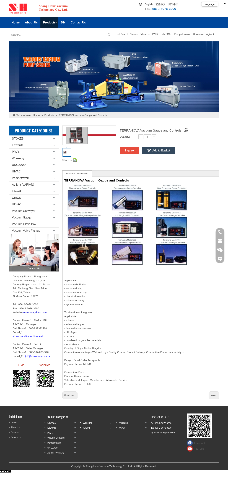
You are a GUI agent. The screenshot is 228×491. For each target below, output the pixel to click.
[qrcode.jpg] (199, 425)
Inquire (129, 150)
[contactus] (34, 252)
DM (63, 22)
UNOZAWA (19, 164)
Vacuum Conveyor (23, 210)
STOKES (18, 138)
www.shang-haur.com (164, 432)
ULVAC (16, 204)
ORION (16, 197)
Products (49, 22)
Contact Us (78, 22)
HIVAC (16, 171)
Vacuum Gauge (22, 217)
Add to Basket (161, 150)
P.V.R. (155, 34)
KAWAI (16, 191)
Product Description (77, 173)
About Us (31, 22)
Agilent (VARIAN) (23, 184)
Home (16, 22)
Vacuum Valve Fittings (26, 230)
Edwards (144, 34)
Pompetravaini (182, 34)
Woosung (18, 158)
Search (109, 35)
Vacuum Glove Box (24, 224)
